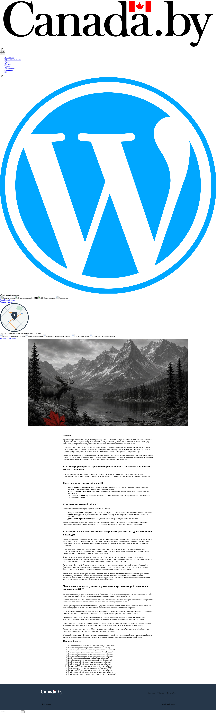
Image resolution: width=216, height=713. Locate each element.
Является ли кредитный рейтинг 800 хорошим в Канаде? (89, 648)
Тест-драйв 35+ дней (8, 338)
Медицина (8, 70)
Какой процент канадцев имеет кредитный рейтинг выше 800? (92, 674)
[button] (2, 49)
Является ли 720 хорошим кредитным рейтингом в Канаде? (90, 654)
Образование (9, 68)
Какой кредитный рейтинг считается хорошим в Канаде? (89, 662)
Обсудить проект (6, 302)
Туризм (7, 66)
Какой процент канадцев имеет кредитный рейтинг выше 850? (92, 650)
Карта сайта (171, 693)
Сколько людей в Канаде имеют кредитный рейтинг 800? (90, 668)
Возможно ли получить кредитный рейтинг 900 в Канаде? (90, 652)
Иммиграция (9, 58)
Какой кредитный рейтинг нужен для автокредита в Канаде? (91, 672)
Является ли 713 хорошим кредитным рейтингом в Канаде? (90, 670)
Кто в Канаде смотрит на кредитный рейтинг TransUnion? (90, 660)
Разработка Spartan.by (169, 704)
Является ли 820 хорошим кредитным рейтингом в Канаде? (90, 656)
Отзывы (12, 300)
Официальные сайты (12, 60)
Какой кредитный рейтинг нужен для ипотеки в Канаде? (89, 664)
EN (5, 72)
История (7, 64)
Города (7, 62)
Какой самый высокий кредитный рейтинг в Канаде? (88, 658)
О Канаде (160, 693)
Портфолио (4, 300)
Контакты (151, 693)
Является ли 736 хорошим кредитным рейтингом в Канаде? (90, 666)
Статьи (108, 412)
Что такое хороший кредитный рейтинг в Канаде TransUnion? (91, 646)
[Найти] (23, 711)
